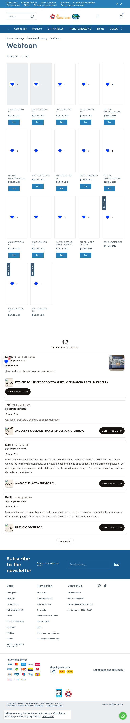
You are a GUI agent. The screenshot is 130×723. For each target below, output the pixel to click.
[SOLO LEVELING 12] (89, 150)
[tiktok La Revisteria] (121, 4)
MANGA (10, 633)
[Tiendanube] (112, 704)
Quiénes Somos (29, 2)
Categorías (20, 28)
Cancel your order (54, 705)
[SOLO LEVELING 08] (17, 84)
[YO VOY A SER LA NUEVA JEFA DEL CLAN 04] (65, 217)
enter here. (39, 705)
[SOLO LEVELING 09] (17, 217)
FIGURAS (11, 627)
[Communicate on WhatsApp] (123, 716)
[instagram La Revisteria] (117, 4)
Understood (48, 716)
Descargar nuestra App (72, 5)
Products (37, 28)
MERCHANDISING (80, 28)
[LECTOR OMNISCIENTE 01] (17, 150)
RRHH (27, 5)
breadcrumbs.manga (37, 38)
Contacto (64, 2)
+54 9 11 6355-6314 (76, 598)
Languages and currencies (108, 669)
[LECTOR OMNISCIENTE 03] (112, 150)
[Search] (32, 16)
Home (100, 28)
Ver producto (18, 392)
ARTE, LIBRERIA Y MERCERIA (15, 645)
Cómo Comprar (48, 2)
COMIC (10, 639)
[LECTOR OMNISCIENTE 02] (112, 84)
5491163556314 (74, 593)
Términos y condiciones (45, 5)
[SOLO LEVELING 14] (89, 84)
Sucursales (12, 2)
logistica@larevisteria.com (80, 604)
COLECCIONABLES (15, 621)
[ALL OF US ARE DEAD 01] (89, 217)
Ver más (65, 541)
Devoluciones (13, 5)
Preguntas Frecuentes (84, 2)
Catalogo (20, 38)
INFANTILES (56, 28)
